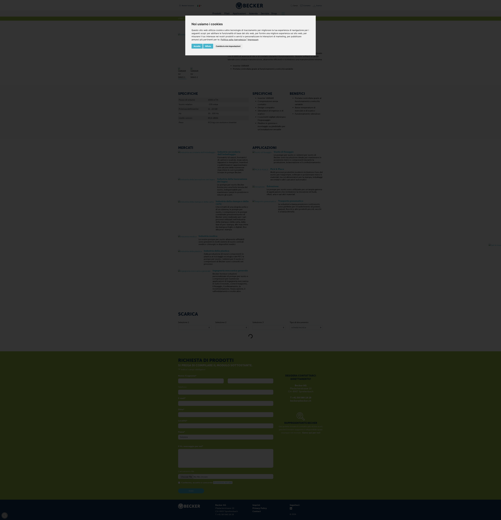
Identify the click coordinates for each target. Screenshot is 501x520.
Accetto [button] (197, 46)
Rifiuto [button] (208, 46)
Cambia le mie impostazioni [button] (228, 46)
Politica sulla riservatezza (233, 39)
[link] (234, 39)
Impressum (253, 39)
